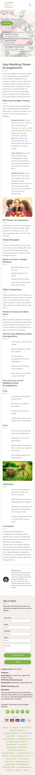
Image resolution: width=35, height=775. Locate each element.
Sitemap (26, 770)
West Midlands (23, 764)
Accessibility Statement (10, 733)
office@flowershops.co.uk (14, 680)
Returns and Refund (17, 756)
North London (22, 736)
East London (9, 761)
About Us (5, 727)
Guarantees (23, 747)
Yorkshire (9, 770)
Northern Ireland (11, 758)
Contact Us (14, 727)
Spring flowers (24, 128)
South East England (24, 767)
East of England (11, 747)
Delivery (24, 741)
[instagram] (22, 712)
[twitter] (7, 712)
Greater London (10, 764)
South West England (24, 753)
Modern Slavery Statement (16, 750)
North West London (12, 741)
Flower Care (22, 744)
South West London (22, 761)
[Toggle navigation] (29, 5)
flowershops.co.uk (13, 686)
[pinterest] (12, 712)
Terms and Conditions (16, 730)
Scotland (18, 770)
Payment (5, 756)
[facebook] (17, 712)
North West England (8, 753)
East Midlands (11, 744)
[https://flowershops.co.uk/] (9, 5)
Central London (25, 733)
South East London (9, 739)
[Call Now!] (13, 672)
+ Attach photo (17, 655)
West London (23, 758)
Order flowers (16, 342)
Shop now (7, 23)
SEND (18, 662)
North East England (8, 767)
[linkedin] (27, 712)
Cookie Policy (10, 736)
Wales (29, 756)
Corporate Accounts (24, 739)
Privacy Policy (25, 727)
